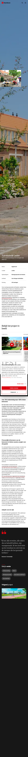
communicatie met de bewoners (9, 466)
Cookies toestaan (14, 388)
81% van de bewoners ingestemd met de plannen (13, 476)
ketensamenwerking (7, 297)
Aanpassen (13, 392)
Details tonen (20, 383)
